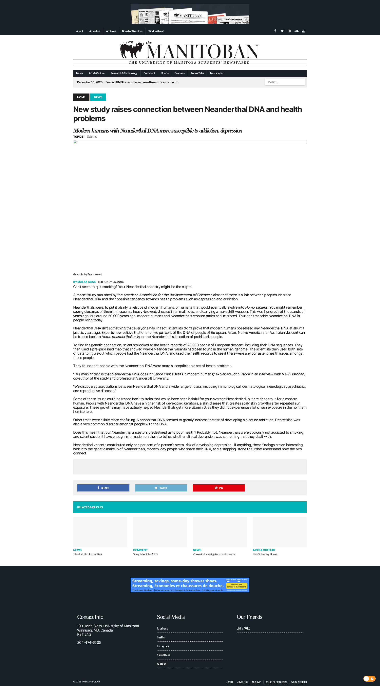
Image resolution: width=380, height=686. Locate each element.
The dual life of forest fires (87, 554)
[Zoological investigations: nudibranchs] (220, 532)
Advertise (94, 31)
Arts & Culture (96, 73)
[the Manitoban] (190, 52)
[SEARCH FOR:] (285, 81)
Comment (149, 73)
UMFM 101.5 (243, 628)
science (92, 136)
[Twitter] (282, 30)
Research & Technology (124, 73)
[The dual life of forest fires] (100, 532)
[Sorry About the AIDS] (160, 532)
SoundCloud (163, 655)
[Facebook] (275, 30)
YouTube (161, 664)
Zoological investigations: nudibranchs (214, 554)
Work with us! (155, 31)
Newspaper (216, 73)
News (79, 73)
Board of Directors (132, 31)
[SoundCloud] (296, 30)
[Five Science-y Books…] (280, 532)
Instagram (163, 646)
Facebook (162, 628)
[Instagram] (289, 30)
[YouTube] (303, 30)
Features (180, 73)
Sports (165, 73)
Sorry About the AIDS (145, 554)
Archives (111, 31)
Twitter (161, 637)
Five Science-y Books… (266, 554)
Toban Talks (197, 73)
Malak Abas (86, 281)
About (79, 31)
